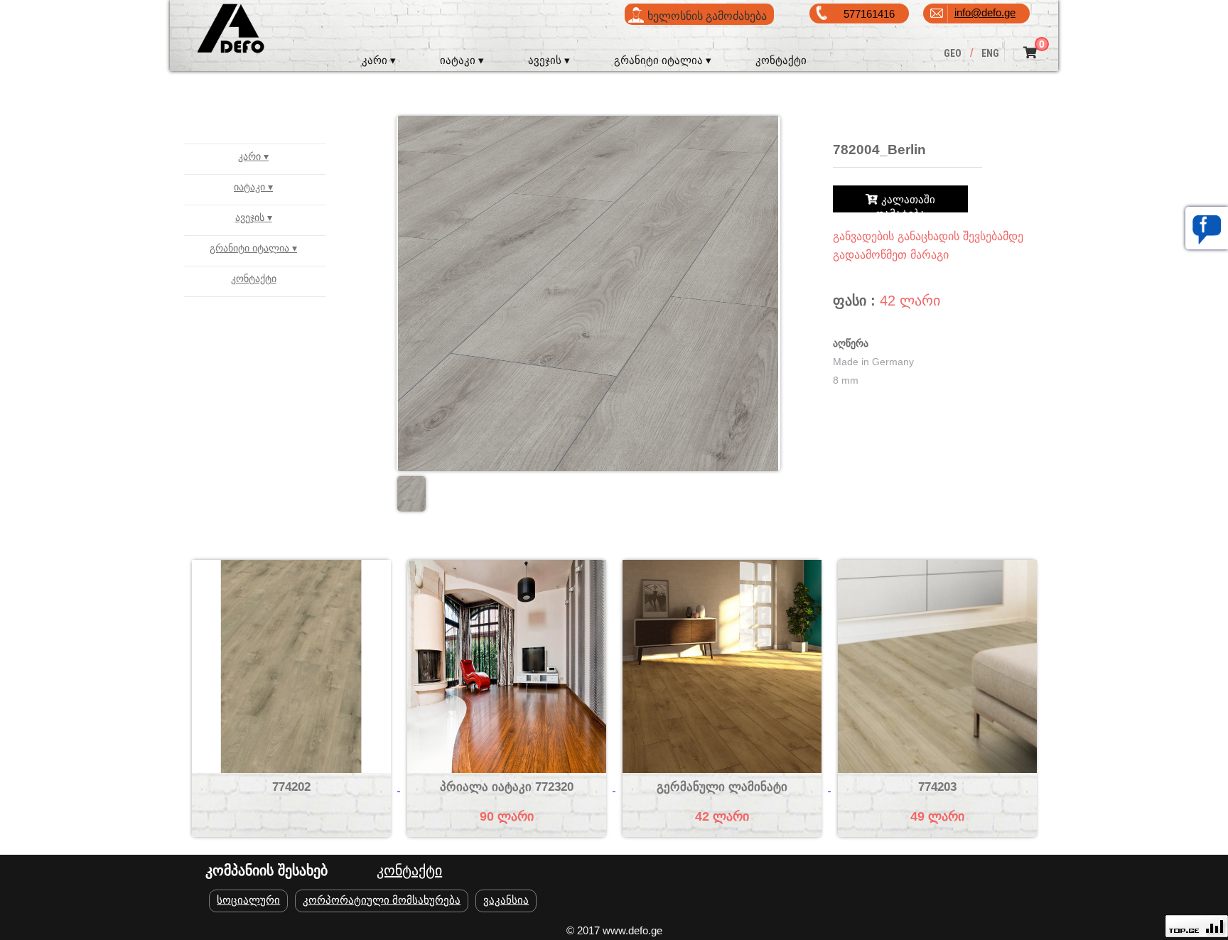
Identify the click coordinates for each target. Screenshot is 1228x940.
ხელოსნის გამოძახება (707, 16)
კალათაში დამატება (905, 201)
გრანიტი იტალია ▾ (662, 60)
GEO (953, 53)
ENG (990, 53)
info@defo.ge (985, 12)
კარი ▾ (379, 60)
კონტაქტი (781, 60)
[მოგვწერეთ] (1206, 228)
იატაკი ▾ (462, 60)
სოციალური (248, 900)
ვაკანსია (506, 900)
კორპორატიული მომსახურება (381, 900)
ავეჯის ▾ (549, 60)
